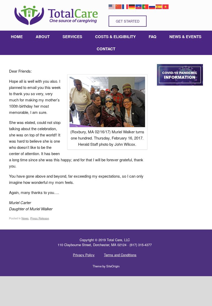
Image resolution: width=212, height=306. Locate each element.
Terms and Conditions (120, 254)
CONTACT (106, 49)
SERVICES (72, 36)
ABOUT (43, 36)
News (25, 218)
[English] (112, 6)
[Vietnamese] (165, 6)
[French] (125, 6)
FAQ (152, 36)
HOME (17, 36)
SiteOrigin (112, 266)
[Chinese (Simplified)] (118, 6)
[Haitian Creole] (138, 6)
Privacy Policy (84, 254)
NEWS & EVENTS (185, 36)
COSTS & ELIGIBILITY (115, 36)
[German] (132, 6)
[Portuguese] (145, 6)
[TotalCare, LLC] (55, 15)
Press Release (39, 218)
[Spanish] (159, 6)
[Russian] (152, 6)
